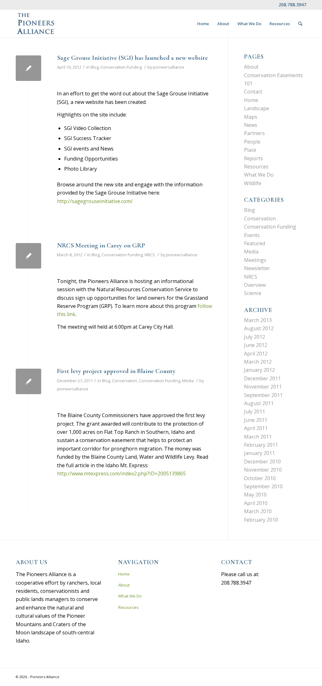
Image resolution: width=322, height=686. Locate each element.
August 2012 (259, 328)
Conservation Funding (121, 67)
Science (252, 293)
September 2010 (263, 486)
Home (251, 100)
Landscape (256, 108)
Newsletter (257, 268)
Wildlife (252, 183)
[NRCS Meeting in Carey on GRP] (28, 256)
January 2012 (259, 369)
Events (252, 235)
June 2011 (255, 420)
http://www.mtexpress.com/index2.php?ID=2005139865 (121, 473)
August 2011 (259, 403)
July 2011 (254, 411)
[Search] (300, 23)
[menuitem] (203, 23)
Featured (254, 243)
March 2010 (258, 511)
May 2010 (255, 494)
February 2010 (261, 519)
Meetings (255, 260)
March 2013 (258, 320)
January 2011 (259, 453)
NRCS (150, 255)
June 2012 (255, 345)
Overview (255, 284)
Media (188, 380)
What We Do (259, 174)
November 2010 (263, 469)
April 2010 (256, 503)
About (251, 66)
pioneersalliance (168, 67)
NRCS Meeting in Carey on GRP (101, 245)
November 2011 (263, 386)
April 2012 (256, 353)
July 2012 (254, 336)
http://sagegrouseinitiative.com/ (95, 201)
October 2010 (260, 478)
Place (250, 149)
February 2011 (261, 444)
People (252, 141)
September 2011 (263, 395)
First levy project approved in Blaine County (116, 371)
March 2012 (258, 361)
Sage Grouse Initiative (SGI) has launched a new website (132, 58)
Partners (254, 133)
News (250, 125)
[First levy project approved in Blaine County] (28, 381)
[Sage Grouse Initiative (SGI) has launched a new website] (28, 68)
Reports (253, 158)
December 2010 (262, 461)
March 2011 (258, 436)
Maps (250, 116)
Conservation (124, 380)
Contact (253, 91)
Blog (95, 67)
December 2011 (262, 378)
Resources (256, 166)
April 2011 (256, 428)
